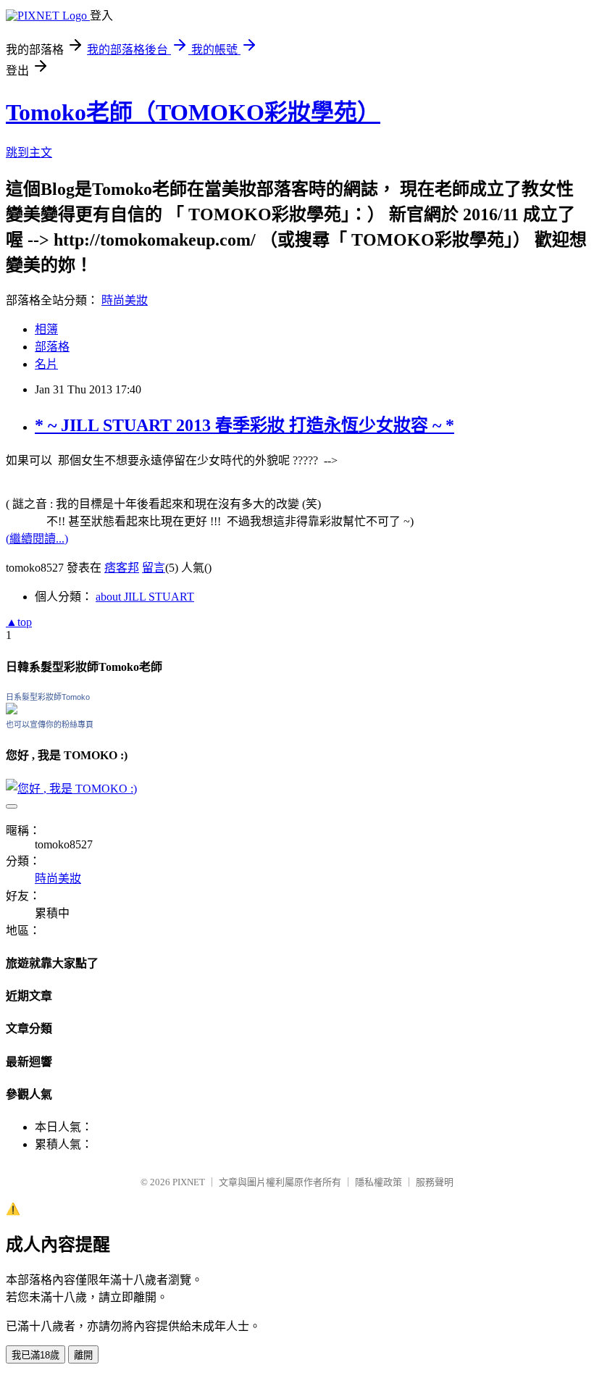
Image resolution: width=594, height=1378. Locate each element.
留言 (153, 567)
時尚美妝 (124, 300)
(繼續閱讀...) (37, 539)
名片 (46, 364)
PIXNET (188, 1182)
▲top (19, 622)
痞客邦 (121, 567)
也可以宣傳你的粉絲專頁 (49, 724)
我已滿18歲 (35, 1355)
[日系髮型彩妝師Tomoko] (11, 710)
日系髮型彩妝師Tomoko (48, 697)
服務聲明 (434, 1182)
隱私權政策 (378, 1182)
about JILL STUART (145, 596)
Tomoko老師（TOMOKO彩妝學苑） (193, 112)
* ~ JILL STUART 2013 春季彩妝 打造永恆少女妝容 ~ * (244, 425)
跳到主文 (29, 152)
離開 (83, 1355)
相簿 (46, 329)
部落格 (52, 347)
